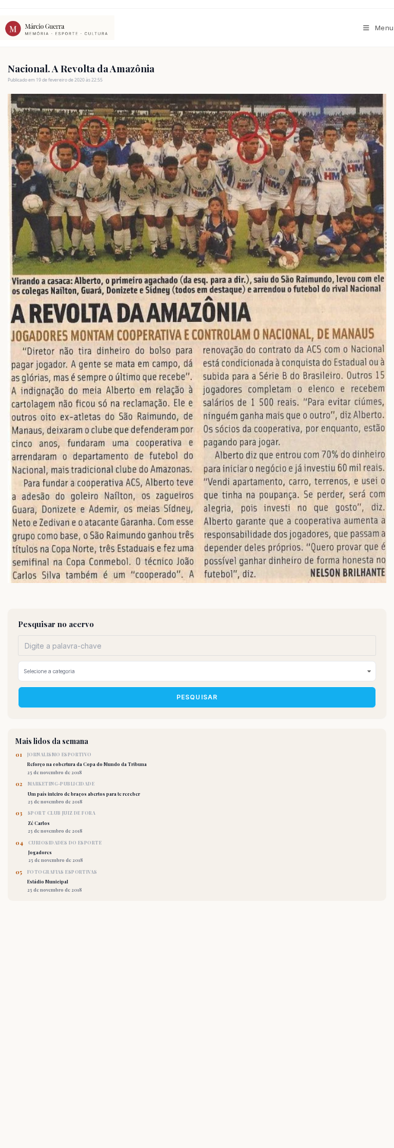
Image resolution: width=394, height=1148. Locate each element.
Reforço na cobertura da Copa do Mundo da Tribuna (87, 763)
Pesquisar (197, 697)
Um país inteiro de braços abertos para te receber (84, 792)
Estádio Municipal (62, 881)
